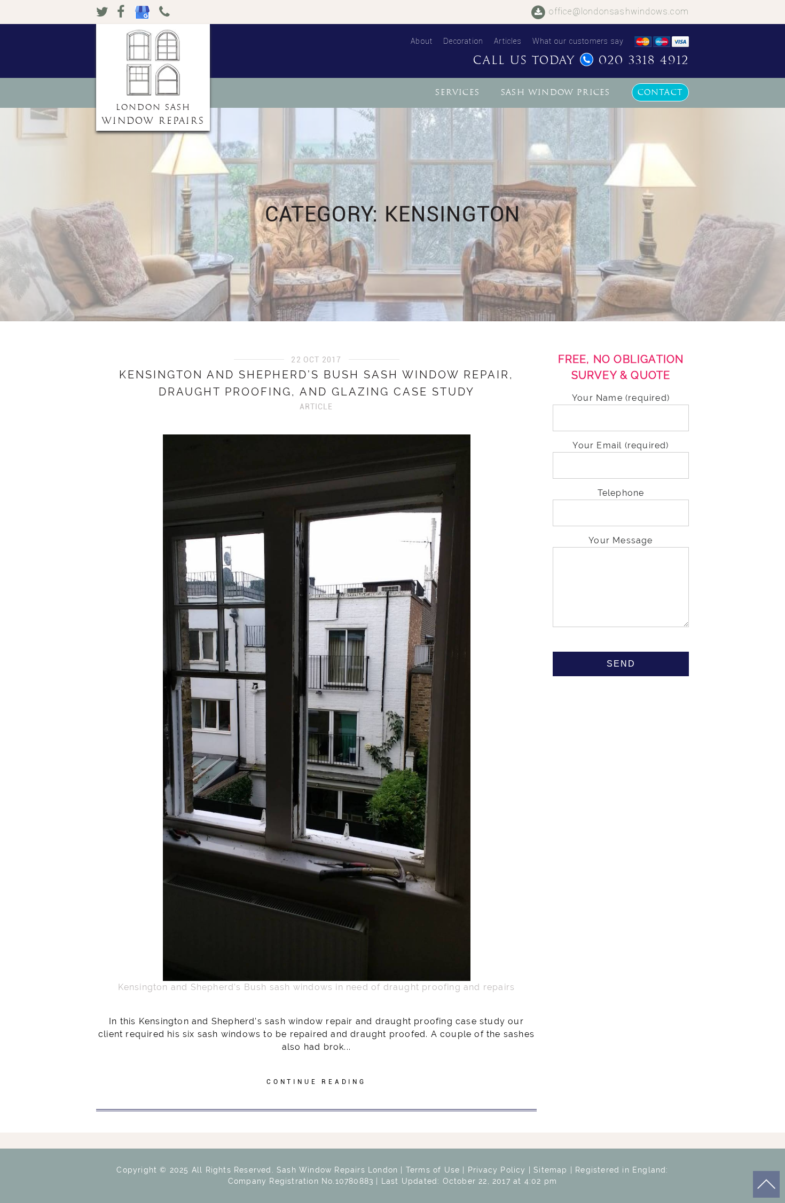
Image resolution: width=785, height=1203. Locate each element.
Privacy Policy (497, 1170)
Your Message (620, 540)
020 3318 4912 (644, 60)
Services (457, 92)
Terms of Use (433, 1170)
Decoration (463, 41)
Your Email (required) (620, 445)
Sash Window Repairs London (337, 1170)
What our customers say (578, 41)
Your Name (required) (621, 398)
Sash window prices (555, 92)
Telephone (621, 493)
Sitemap (550, 1170)
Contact (660, 92)
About (422, 41)
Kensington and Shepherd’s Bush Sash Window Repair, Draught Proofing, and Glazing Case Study (316, 383)
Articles (508, 41)
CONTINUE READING (316, 1082)
